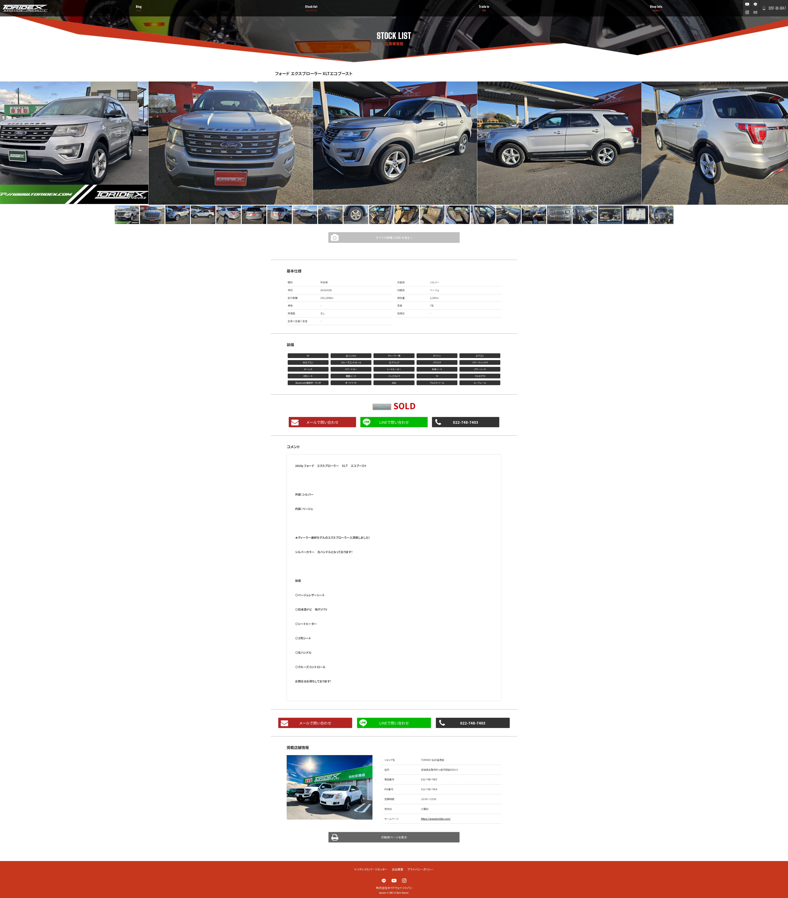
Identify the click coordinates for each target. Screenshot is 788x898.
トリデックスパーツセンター (371, 869)
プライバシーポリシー (420, 869)
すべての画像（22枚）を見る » (394, 237)
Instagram (747, 12)
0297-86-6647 (777, 8)
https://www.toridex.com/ (436, 818)
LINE (755, 4)
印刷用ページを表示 (394, 837)
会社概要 (397, 869)
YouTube (747, 4)
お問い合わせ (755, 12)
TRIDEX (25, 8)
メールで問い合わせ (322, 422)
